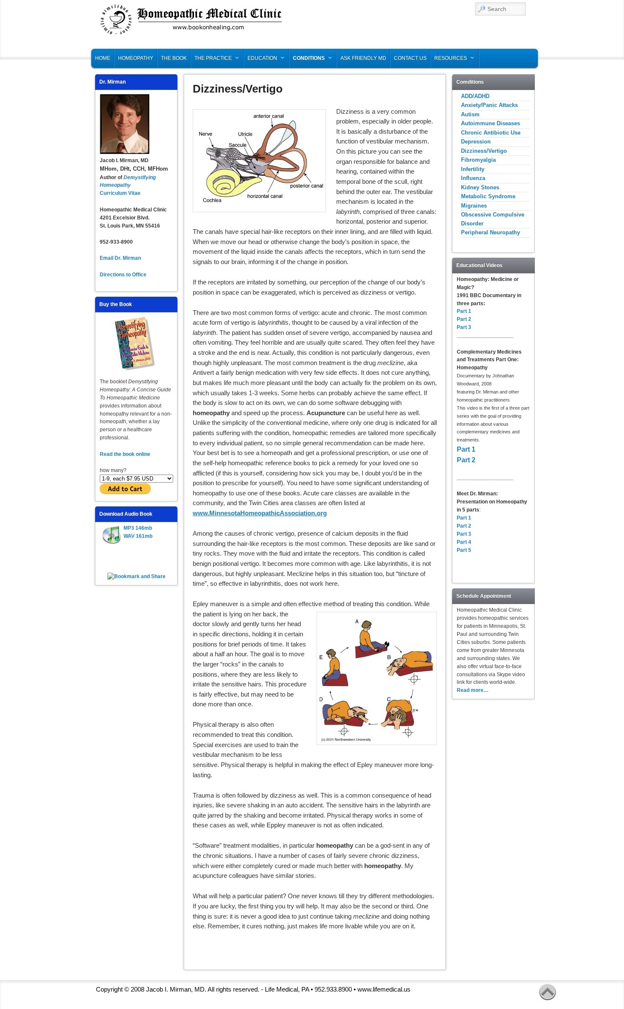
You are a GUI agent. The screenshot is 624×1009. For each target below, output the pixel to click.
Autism (470, 114)
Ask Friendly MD (363, 58)
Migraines (474, 205)
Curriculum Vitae (120, 193)
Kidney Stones (480, 187)
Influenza (473, 178)
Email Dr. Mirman (120, 258)
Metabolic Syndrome (488, 196)
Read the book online (126, 454)
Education (260, 60)
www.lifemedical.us (383, 989)
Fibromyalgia (478, 160)
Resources (449, 60)
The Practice (211, 60)
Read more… (473, 690)
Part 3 (464, 327)
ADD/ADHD (475, 96)
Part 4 (464, 542)
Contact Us (410, 58)
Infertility (472, 169)
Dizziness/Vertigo (484, 151)
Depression (476, 141)
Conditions (307, 60)
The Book (174, 58)
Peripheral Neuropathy (490, 232)
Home (102, 58)
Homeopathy (135, 58)
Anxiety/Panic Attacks (489, 105)
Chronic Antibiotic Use (490, 132)
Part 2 (464, 319)
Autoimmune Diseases (490, 123)
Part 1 (464, 311)
